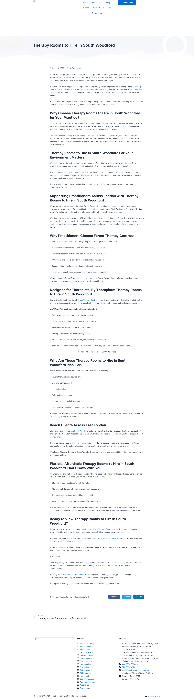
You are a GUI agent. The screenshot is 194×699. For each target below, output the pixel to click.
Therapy (108, 2)
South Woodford (131, 135)
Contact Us (97, 13)
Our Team (85, 8)
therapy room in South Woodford (74, 431)
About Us (96, 2)
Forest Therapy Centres (87, 300)
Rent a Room (98, 8)
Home (85, 2)
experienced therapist (110, 538)
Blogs (111, 8)
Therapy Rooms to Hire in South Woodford (70, 597)
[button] (114, 597)
